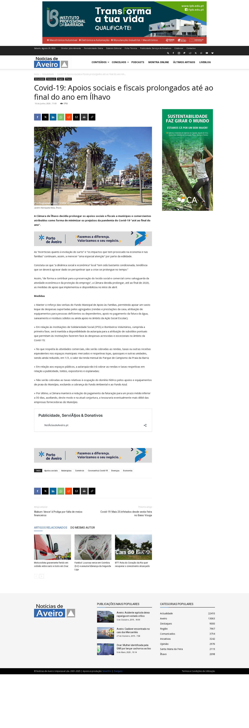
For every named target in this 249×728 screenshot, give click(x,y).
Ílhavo (68, 79)
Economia (127, 470)
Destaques (51, 79)
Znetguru (117, 671)
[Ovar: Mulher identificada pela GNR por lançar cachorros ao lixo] (105, 649)
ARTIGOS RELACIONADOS (50, 527)
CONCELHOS (119, 62)
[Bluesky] (212, 53)
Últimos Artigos (184, 62)
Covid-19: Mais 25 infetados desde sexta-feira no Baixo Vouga (126, 513)
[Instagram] (178, 53)
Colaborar (178, 48)
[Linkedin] (53, 117)
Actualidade (48, 74)
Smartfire (106, 671)
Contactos (190, 48)
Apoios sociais (51, 470)
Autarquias (66, 470)
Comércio (79, 470)
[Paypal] (184, 53)
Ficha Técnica (131, 48)
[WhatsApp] (201, 53)
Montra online (158, 62)
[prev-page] (36, 576)
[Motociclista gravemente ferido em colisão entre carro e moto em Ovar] (52, 547)
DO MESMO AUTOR (82, 527)
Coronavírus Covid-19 (98, 470)
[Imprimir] (84, 117)
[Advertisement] (124, 699)
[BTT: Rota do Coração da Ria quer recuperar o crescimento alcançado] (133, 547)
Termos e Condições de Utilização (198, 671)
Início (36, 74)
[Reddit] (190, 53)
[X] (195, 53)
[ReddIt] (68, 117)
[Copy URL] (92, 117)
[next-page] (41, 576)
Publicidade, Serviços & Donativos (155, 48)
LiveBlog (205, 62)
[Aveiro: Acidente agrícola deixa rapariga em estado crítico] (105, 617)
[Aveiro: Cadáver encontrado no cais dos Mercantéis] (105, 633)
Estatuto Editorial (113, 48)
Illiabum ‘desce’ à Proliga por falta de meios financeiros (58, 513)
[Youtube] (206, 53)
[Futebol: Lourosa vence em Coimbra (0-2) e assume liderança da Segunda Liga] (93, 547)
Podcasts (137, 62)
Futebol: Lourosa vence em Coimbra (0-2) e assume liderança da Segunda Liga (93, 566)
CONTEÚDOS (99, 62)
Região (60, 79)
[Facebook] (173, 53)
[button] (168, 53)
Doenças (115, 470)
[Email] (76, 117)
